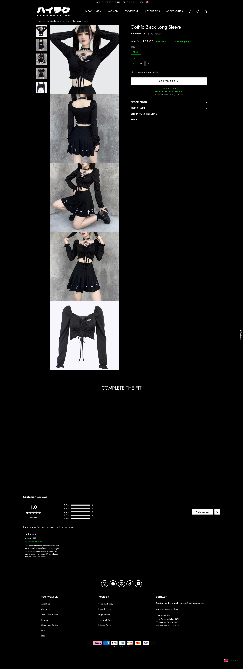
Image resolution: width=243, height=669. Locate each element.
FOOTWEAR (131, 11)
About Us (45, 603)
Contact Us (46, 609)
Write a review (202, 511)
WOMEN (113, 11)
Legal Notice (104, 614)
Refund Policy (104, 609)
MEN (99, 11)
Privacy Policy (105, 625)
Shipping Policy (105, 603)
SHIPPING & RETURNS (144, 113)
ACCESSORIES (175, 11)
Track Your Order (49, 614)
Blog (43, 635)
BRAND (135, 119)
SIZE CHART (138, 108)
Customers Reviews (50, 625)
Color (134, 47)
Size (133, 58)
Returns (44, 619)
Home (38, 21)
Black (135, 52)
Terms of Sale (105, 619)
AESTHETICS (153, 11)
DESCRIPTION (139, 102)
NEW (88, 11)
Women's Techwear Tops (53, 21)
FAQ (43, 630)
